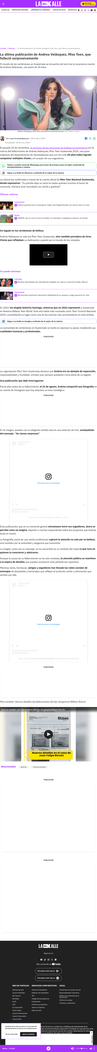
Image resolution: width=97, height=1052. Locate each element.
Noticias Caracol (18, 990)
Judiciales (18, 279)
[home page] (48, 3)
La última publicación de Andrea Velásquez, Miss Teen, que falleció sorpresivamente (49, 48)
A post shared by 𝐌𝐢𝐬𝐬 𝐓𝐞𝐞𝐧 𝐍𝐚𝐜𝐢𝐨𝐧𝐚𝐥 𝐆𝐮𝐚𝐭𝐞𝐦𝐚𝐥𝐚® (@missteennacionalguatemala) (48, 658)
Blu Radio (15, 999)
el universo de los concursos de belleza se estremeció (59, 147)
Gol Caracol (16, 996)
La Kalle (3, 48)
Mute (72, 1048)
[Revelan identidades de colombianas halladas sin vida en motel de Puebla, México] (6, 283)
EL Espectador (17, 1007)
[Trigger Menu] (3, 4)
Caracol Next (16, 1019)
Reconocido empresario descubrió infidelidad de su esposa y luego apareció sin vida (53, 295)
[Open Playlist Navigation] (94, 1048)
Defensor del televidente (40, 993)
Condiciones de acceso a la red (70, 990)
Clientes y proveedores (39, 1004)
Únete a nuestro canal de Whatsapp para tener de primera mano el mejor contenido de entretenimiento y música (45, 166)
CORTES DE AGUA (59, 10)
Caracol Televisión (18, 993)
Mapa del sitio (36, 1010)
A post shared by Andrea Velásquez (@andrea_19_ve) (48, 517)
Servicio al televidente (39, 990)
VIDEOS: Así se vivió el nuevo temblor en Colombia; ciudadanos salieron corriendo (53, 218)
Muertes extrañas (39, 767)
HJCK (14, 1001)
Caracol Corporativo (19, 1016)
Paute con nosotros (38, 1007)
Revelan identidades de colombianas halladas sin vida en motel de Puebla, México (53, 282)
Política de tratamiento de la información (69, 996)
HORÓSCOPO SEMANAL (20, 10)
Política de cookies (65, 1000)
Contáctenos (36, 1001)
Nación (16, 215)
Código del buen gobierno (40, 999)
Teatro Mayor (16, 1010)
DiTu (13, 1004)
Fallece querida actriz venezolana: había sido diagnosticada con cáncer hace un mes (53, 205)
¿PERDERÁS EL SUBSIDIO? (40, 10)
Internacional (19, 202)
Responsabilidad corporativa (69, 993)
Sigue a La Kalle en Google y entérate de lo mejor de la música (35, 321)
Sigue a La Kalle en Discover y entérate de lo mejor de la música (35, 173)
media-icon (48, 1048)
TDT (33, 996)
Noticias (12, 48)
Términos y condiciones (67, 1003)
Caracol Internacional (19, 1013)
